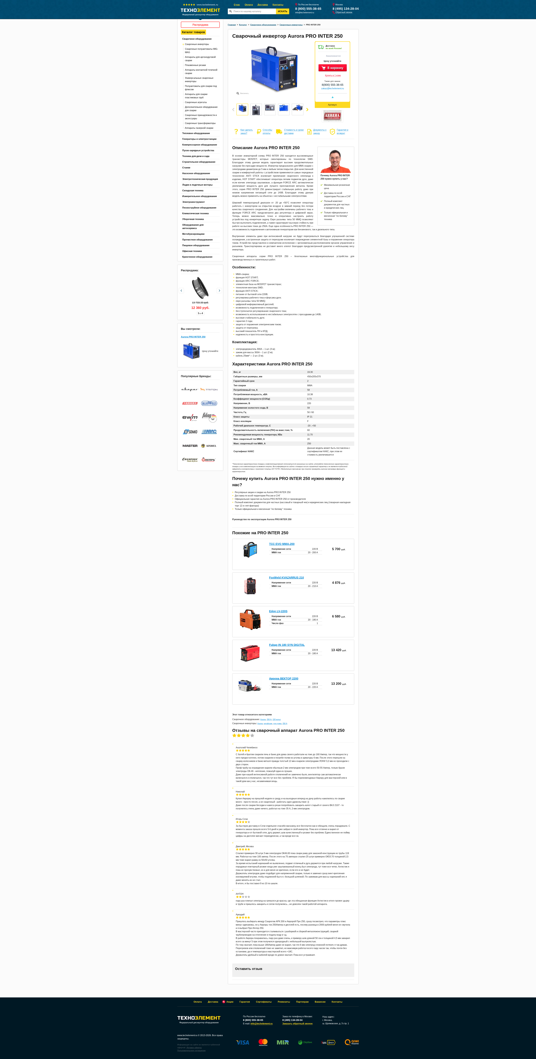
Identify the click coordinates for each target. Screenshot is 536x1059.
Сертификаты (264, 1002)
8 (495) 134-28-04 (346, 8)
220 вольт (277, 719)
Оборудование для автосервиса (193, 226)
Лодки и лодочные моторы (197, 185)
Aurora (263, 719)
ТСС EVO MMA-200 (282, 543)
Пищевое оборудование (196, 245)
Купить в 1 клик (333, 75)
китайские (268, 723)
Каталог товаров (193, 32)
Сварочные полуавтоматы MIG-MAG (201, 50)
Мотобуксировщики (193, 234)
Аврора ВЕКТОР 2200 (283, 678)
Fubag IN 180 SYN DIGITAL (287, 644)
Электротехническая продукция (200, 179)
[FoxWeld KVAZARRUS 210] (250, 595)
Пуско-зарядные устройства (198, 150)
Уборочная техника (193, 219)
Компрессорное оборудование (199, 145)
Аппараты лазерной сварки (199, 128)
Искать (282, 11)
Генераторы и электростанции (199, 139)
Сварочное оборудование (197, 39)
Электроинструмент (193, 202)
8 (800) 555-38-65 (308, 8)
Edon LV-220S (278, 611)
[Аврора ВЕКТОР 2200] (250, 693)
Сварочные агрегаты (196, 102)
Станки (186, 167)
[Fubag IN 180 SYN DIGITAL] (250, 663)
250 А (269, 719)
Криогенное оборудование (197, 257)
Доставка (263, 4)
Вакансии (320, 1002)
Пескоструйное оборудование (199, 208)
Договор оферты (194, 1047)
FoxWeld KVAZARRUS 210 (286, 577)
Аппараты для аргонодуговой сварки (200, 59)
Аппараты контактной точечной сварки (201, 71)
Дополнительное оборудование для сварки (201, 109)
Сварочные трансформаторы (200, 123)
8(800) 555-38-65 (332, 84)
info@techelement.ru (304, 12)
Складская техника (192, 190)
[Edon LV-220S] (250, 629)
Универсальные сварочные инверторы (199, 80)
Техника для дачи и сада (195, 156)
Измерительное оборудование (199, 196)
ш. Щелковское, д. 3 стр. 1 (335, 1023)
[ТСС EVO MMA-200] (250, 557)
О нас (237, 4)
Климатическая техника (195, 213)
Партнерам (302, 1002)
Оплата (249, 4)
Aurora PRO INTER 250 (193, 337)
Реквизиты (284, 1002)
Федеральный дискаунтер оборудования (199, 1022)
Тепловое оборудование (196, 133)
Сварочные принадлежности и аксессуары (201, 117)
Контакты (278, 4)
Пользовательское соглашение (191, 1050)
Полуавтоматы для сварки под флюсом (201, 88)
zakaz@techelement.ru (332, 88)
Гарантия (245, 1002)
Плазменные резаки (195, 65)
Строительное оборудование (198, 162)
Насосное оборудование (196, 173)
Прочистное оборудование (197, 239)
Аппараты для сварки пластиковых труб (196, 96)
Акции (229, 1002)
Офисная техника (192, 251)
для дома (277, 723)
